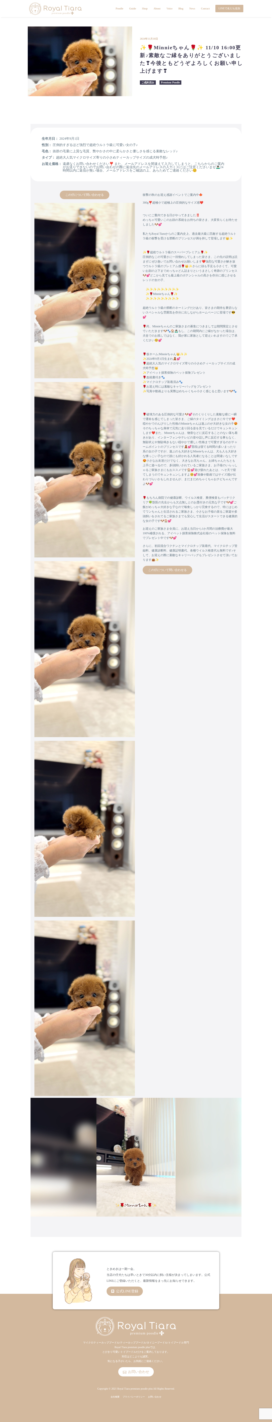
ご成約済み (147, 82)
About (157, 8)
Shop (145, 8)
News (192, 8)
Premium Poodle (170, 82)
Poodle (119, 8)
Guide (132, 8)
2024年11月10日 (149, 38)
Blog (180, 8)
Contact (205, 8)
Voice (169, 8)
